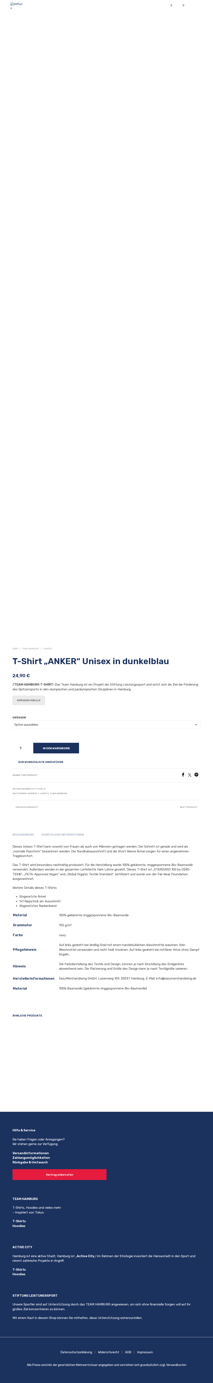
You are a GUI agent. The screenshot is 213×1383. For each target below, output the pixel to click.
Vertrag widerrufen (59, 1174)
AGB (128, 1352)
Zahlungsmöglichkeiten (31, 1158)
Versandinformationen (30, 1153)
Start (15, 649)
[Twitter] (191, 776)
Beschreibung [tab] (23, 834)
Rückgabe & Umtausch (30, 1162)
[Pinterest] (197, 776)
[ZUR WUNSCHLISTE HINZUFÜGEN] (51, 1082)
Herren (32, 793)
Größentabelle (29, 700)
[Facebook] (184, 776)
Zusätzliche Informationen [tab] (62, 834)
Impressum (145, 1352)
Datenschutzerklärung (76, 1352)
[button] (168, 5)
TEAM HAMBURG (30, 649)
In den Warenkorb (56, 748)
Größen (19, 717)
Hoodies (18, 1226)
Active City (85, 1256)
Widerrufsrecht (108, 1352)
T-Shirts (47, 649)
